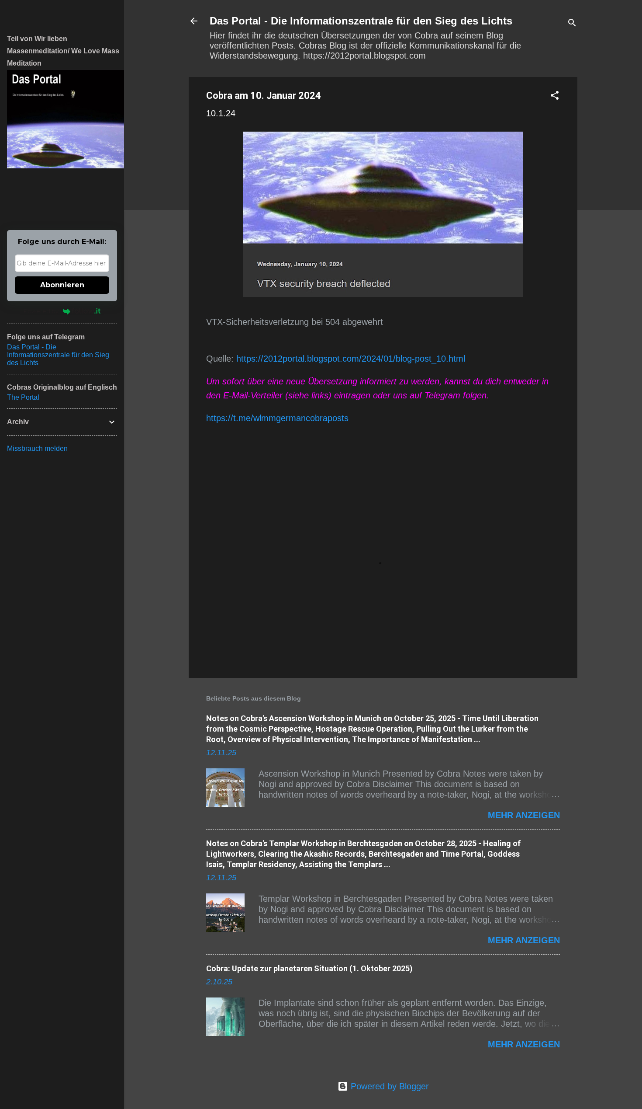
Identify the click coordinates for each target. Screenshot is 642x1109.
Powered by (41, 310)
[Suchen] (572, 23)
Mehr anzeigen (524, 815)
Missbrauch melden (37, 448)
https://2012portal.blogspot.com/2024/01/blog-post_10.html (350, 358)
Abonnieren (62, 285)
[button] (554, 96)
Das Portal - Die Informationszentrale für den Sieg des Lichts (361, 21)
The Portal (23, 397)
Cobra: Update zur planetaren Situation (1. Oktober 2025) (309, 968)
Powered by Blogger (388, 1086)
